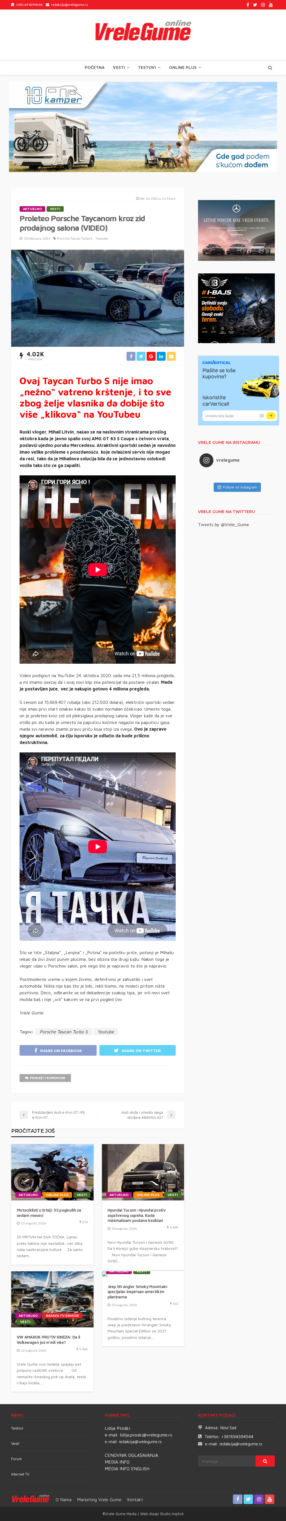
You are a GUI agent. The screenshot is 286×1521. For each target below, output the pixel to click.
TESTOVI (147, 67)
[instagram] (263, 4)
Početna (94, 67)
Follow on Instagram (240, 487)
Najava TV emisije (62, 1316)
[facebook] (248, 4)
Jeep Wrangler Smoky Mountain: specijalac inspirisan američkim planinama (138, 1291)
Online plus (183, 67)
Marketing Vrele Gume (99, 1499)
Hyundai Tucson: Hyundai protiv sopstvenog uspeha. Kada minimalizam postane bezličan (137, 1215)
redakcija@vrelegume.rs (140, 1441)
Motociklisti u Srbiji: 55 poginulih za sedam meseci (49, 1213)
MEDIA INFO (117, 1461)
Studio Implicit (171, 1514)
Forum (16, 1459)
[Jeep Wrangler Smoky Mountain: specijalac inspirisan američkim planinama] (105, 1274)
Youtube (102, 238)
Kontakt (135, 1499)
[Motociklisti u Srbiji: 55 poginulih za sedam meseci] (52, 1172)
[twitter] (255, 4)
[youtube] (271, 4)
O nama (64, 1499)
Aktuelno (32, 209)
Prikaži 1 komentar (47, 1078)
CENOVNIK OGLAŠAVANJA (131, 1455)
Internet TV (20, 1474)
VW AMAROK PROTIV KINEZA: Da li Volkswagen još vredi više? (48, 1340)
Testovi (17, 1428)
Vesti (119, 67)
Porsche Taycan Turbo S (74, 238)
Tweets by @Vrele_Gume (223, 524)
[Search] (270, 67)
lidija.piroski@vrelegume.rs (146, 1434)
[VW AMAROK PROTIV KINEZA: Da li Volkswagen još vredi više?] (52, 1299)
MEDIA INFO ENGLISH (127, 1468)
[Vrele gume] (143, 34)
